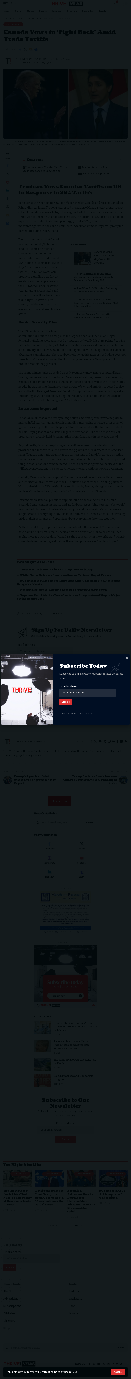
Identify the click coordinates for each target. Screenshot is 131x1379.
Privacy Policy (49, 1372)
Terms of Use (69, 1372)
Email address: (68, 686)
